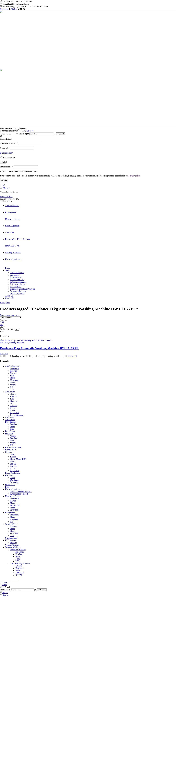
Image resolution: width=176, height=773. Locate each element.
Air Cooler (9, 232)
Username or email (8, 143)
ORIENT (14, 510)
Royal (12, 410)
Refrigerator (10, 512)
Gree (12, 375)
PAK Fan (14, 466)
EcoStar (13, 371)
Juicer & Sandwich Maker (21, 491)
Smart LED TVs (12, 246)
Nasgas (13, 464)
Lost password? (6, 153)
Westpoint (14, 482)
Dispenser (9, 433)
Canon (13, 457)
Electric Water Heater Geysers (17, 239)
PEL (12, 429)
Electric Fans (15, 286)
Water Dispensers (12, 226)
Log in (3, 162)
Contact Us (9, 298)
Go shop (30, 131)
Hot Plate (9, 475)
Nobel (12, 508)
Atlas (12, 454)
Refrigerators (10, 212)
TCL (12, 389)
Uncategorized (11, 538)
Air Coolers (10, 392)
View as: (3, 320)
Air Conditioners (12, 205)
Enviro (13, 373)
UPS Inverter (10, 540)
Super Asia (14, 413)
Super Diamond (16, 415)
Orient (12, 385)
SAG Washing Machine (20, 563)
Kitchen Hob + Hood (19, 494)
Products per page (7, 329)
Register (4, 180)
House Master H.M (18, 459)
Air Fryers (9, 417)
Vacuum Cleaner (12, 545)
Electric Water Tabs (13, 447)
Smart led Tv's (11, 524)
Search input (24, 134)
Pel (11, 387)
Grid (2, 322)
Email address (6, 167)
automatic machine (18, 549)
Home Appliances (12, 473)
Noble (12, 531)
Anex (12, 477)
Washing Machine (16, 343)
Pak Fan (13, 406)
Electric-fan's (10, 450)
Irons (7, 487)
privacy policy (134, 176)
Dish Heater (10, 431)
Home (7, 268)
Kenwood (14, 380)
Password (4, 148)
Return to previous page (9, 315)
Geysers (8, 452)
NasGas (13, 401)
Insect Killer (10, 484)
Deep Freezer (10, 422)
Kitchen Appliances (13, 259)
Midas (12, 440)
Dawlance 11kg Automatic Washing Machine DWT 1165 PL (39, 348)
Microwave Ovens (12, 496)
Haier (12, 378)
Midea (12, 382)
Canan (13, 394)
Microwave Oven (12, 219)
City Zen (14, 396)
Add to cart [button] (72, 356)
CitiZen (18, 566)
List (1, 324)
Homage (13, 542)
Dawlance (4, 343)
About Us (9, 296)
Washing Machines (13, 252)
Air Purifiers (10, 419)
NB (11, 403)
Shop (7, 270)
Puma (12, 408)
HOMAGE (15, 505)
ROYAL (19, 575)
